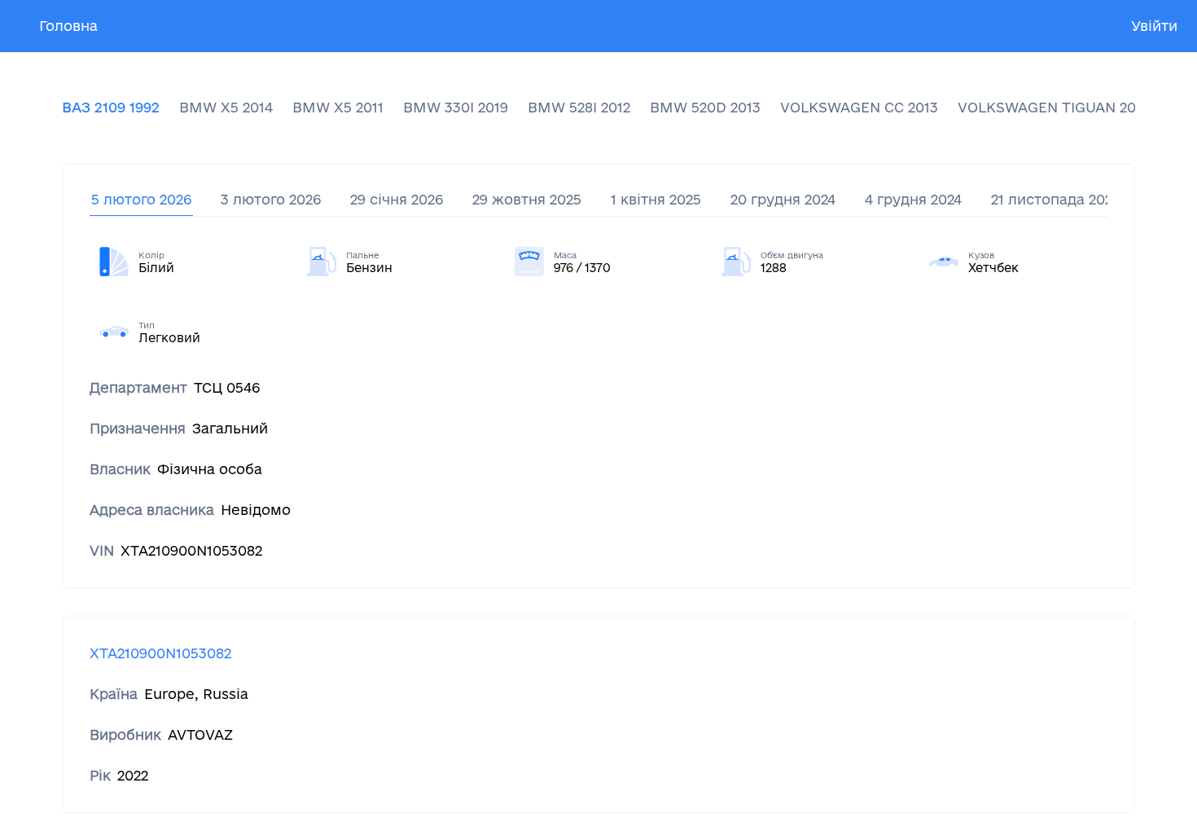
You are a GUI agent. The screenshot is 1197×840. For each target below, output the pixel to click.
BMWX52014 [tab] (226, 107)
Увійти (1154, 25)
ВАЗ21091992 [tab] (111, 107)
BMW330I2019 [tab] (455, 107)
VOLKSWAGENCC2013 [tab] (859, 107)
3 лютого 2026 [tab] (271, 199)
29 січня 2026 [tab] (396, 199)
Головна (68, 25)
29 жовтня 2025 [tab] (526, 199)
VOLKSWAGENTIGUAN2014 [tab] (1054, 107)
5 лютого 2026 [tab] (141, 199)
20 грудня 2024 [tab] (782, 199)
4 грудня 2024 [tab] (913, 199)
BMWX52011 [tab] (338, 107)
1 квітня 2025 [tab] (656, 199)
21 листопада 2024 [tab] (1055, 199)
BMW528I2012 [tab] (579, 107)
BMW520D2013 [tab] (705, 107)
